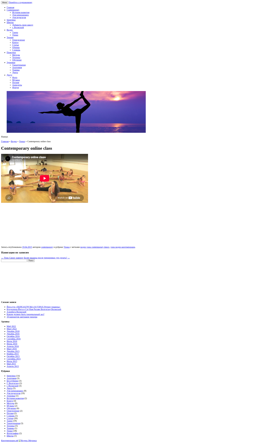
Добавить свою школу (22, 25)
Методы (16, 55)
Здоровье (11, 62)
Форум (15, 87)
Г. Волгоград (13, 383)
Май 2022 (11, 326)
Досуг (9, 75)
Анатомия (17, 67)
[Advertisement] (133, 225)
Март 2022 (12, 329)
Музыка (16, 80)
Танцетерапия (19, 65)
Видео (10, 30)
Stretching (11, 20)
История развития (20, 12)
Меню (4, 3)
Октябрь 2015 (13, 356)
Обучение (17, 60)
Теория (10, 37)
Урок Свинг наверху (12, 258)
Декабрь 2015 (13, 351)
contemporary (47, 247)
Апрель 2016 (13, 346)
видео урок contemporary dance (94, 247)
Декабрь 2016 (13, 334)
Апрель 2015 (13, 366)
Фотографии (13, 433)
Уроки (15, 35)
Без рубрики (12, 381)
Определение (18, 40)
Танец (15, 32)
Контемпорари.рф (9, 440)
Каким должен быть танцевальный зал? (25, 314)
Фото (14, 77)
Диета (15, 72)
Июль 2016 (12, 341)
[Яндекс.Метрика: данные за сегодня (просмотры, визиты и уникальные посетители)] (28, 440)
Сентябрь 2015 (14, 359)
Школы (10, 22)
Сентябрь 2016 (14, 339)
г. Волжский (18, 27)
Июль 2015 (12, 361)
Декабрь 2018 (13, 331)
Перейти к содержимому (20, 2)
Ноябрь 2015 (13, 354)
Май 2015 (11, 364)
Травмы (16, 70)
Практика (11, 52)
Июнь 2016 (12, 344)
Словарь (16, 50)
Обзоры (16, 47)
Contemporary (13, 10)
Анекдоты (17, 85)
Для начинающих (20, 15)
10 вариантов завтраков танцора (22, 317)
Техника (16, 57)
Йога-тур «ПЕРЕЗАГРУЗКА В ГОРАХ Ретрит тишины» (33, 307)
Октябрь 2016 (13, 336)
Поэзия (15, 82)
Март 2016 (12, 349)
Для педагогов (19, 17)
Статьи (15, 45)
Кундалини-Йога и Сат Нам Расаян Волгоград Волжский (34, 309)
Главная (10, 7)
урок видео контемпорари (122, 247)
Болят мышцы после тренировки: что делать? (47, 258)
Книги (15, 42)
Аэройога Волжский (16, 312)
